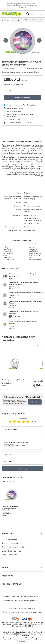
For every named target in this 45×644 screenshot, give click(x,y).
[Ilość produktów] (8, 90)
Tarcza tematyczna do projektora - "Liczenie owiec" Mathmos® (26, 302)
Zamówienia (8, 534)
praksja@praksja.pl (31, 597)
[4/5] (23, 422)
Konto (5, 567)
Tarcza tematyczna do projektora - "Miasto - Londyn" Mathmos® (23, 283)
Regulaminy (8, 575)
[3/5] (19, 422)
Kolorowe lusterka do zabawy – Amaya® (22, 274)
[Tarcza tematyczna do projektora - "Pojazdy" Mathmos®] (5, 314)
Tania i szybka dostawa (15, 108)
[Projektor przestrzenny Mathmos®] (16, 363)
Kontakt (5, 558)
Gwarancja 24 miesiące (32, 206)
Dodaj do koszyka (22, 98)
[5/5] (27, 422)
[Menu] (41, 14)
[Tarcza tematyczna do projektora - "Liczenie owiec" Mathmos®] (5, 303)
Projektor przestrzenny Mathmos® (13, 380)
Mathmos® (28, 193)
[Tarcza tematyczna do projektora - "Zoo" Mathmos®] (5, 295)
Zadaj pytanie (35, 402)
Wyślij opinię (22, 469)
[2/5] (14, 422)
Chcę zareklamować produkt (13, 547)
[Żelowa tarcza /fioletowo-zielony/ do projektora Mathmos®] (12, 495)
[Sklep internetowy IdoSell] (22, 612)
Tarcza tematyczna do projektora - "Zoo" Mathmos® (26, 293)
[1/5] (10, 422)
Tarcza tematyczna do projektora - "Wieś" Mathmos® (23, 322)
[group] (22, 40)
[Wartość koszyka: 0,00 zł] (34, 14)
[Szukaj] (28, 14)
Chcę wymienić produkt (11, 555)
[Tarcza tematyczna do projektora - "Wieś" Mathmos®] (5, 324)
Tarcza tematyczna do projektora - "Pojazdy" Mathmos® (24, 312)
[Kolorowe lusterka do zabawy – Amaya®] (5, 276)
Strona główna (17, 20)
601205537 (6, 597)
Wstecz (6, 20)
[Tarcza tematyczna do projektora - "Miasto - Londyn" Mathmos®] (5, 285)
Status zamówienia (9, 540)
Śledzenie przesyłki (10, 543)
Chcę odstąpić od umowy (12, 551)
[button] (5, 40)
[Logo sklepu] (11, 14)
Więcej (32, 199)
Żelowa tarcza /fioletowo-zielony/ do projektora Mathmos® (10, 508)
